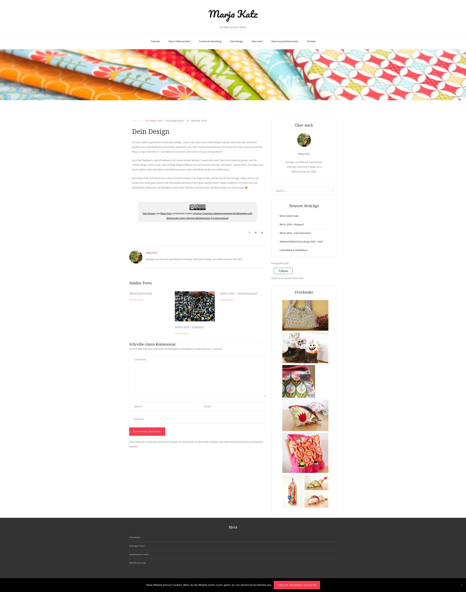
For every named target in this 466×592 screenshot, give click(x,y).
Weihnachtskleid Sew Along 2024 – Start (301, 241)
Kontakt (311, 41)
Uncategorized (174, 120)
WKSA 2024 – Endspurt (189, 327)
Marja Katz (233, 14)
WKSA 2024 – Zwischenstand (238, 293)
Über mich (257, 41)
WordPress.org (137, 562)
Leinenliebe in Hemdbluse (293, 250)
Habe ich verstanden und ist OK (296, 584)
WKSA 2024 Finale (140, 293)
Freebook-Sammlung (210, 41)
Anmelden (134, 537)
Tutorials (155, 41)
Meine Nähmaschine (179, 41)
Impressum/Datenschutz (284, 41)
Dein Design (236, 41)
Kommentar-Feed (138, 554)
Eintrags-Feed (137, 545)
